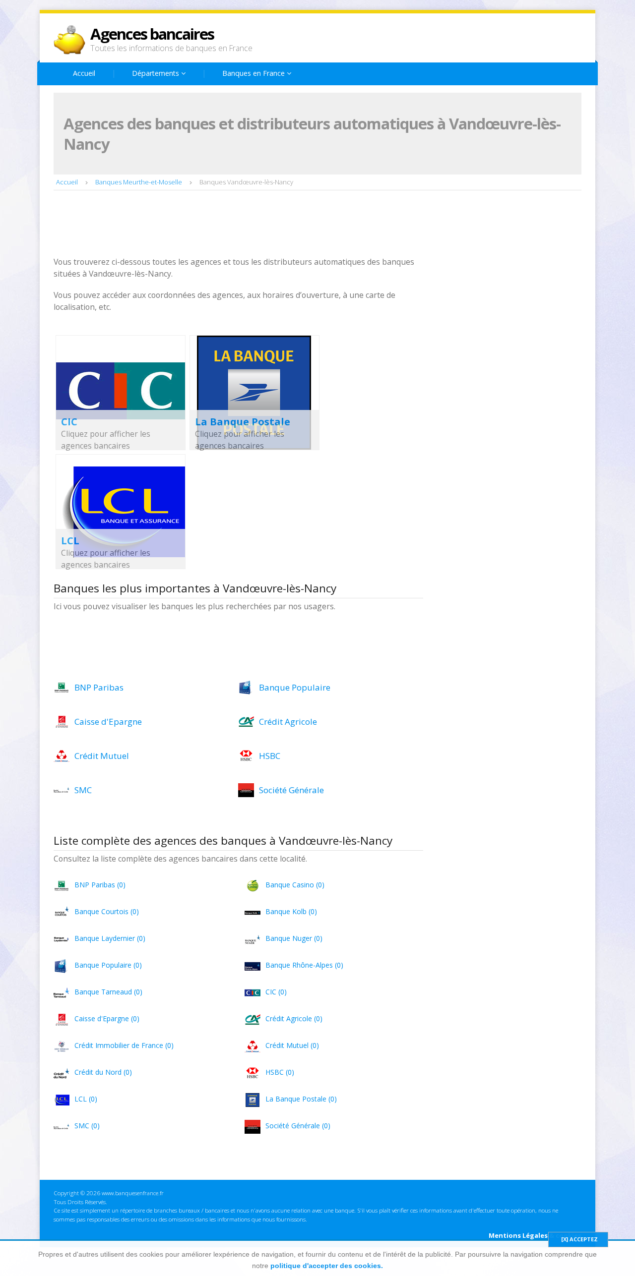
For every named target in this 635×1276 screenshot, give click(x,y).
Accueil (84, 73)
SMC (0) (87, 1125)
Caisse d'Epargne (108, 721)
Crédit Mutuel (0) (292, 1045)
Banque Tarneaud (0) (108, 991)
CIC (69, 421)
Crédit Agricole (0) (293, 1018)
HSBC (269, 755)
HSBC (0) (279, 1072)
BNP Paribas (99, 687)
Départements (156, 73)
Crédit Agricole (288, 721)
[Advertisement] (234, 224)
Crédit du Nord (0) (103, 1072)
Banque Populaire (294, 687)
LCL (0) (85, 1098)
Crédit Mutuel (101, 755)
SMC (83, 790)
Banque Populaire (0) (108, 965)
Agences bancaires (152, 33)
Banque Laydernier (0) (109, 938)
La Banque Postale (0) (301, 1098)
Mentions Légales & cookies (535, 1235)
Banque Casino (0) (294, 884)
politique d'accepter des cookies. (326, 1266)
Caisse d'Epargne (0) (106, 1018)
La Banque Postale (242, 421)
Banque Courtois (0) (106, 911)
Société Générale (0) (297, 1125)
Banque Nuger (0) (293, 938)
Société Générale (291, 790)
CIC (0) (276, 991)
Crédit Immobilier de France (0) (124, 1045)
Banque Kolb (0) (291, 911)
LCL (70, 540)
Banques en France (254, 73)
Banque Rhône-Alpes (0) (304, 965)
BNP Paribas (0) (100, 884)
